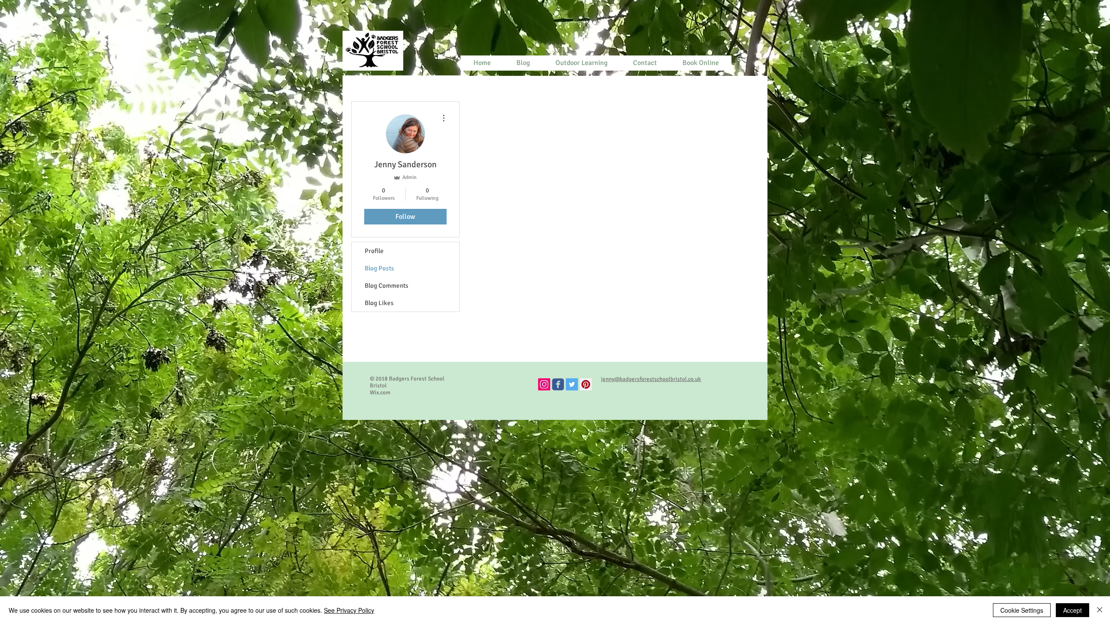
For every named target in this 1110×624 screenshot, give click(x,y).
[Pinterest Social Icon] (586, 384)
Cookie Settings (1021, 610)
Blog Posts (379, 268)
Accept (1072, 610)
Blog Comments (386, 285)
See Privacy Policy (349, 610)
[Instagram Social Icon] (544, 384)
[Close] (1099, 610)
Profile (374, 251)
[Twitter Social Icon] (572, 384)
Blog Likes (379, 303)
